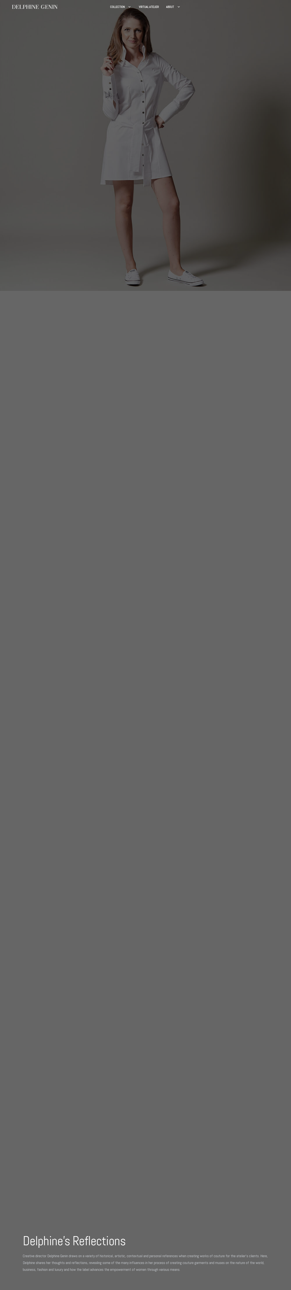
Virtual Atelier (149, 7)
